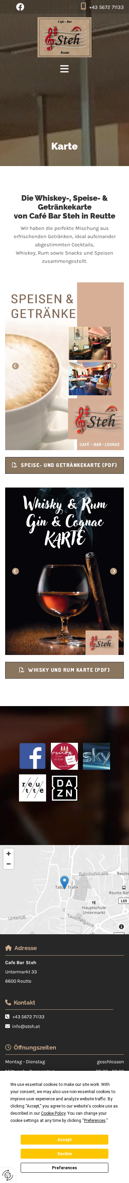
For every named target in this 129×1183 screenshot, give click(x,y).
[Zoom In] (8, 853)
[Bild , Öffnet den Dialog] (64, 366)
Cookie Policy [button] (53, 1113)
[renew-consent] (7, 1175)
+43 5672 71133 (106, 7)
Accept (64, 1139)
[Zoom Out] (8, 864)
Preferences (64, 1168)
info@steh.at (26, 1026)
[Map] (64, 889)
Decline (64, 1153)
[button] (64, 465)
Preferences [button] (95, 1120)
